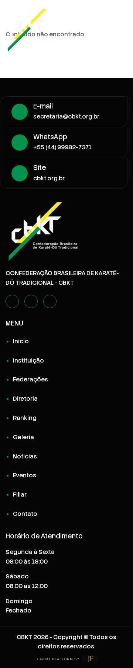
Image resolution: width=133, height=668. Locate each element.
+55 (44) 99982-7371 (62, 147)
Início (21, 341)
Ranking (25, 418)
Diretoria (25, 399)
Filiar (20, 494)
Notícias (25, 456)
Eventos (24, 475)
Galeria (23, 437)
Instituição (28, 360)
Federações (30, 379)
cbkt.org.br (49, 178)
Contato (25, 514)
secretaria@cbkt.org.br (66, 116)
